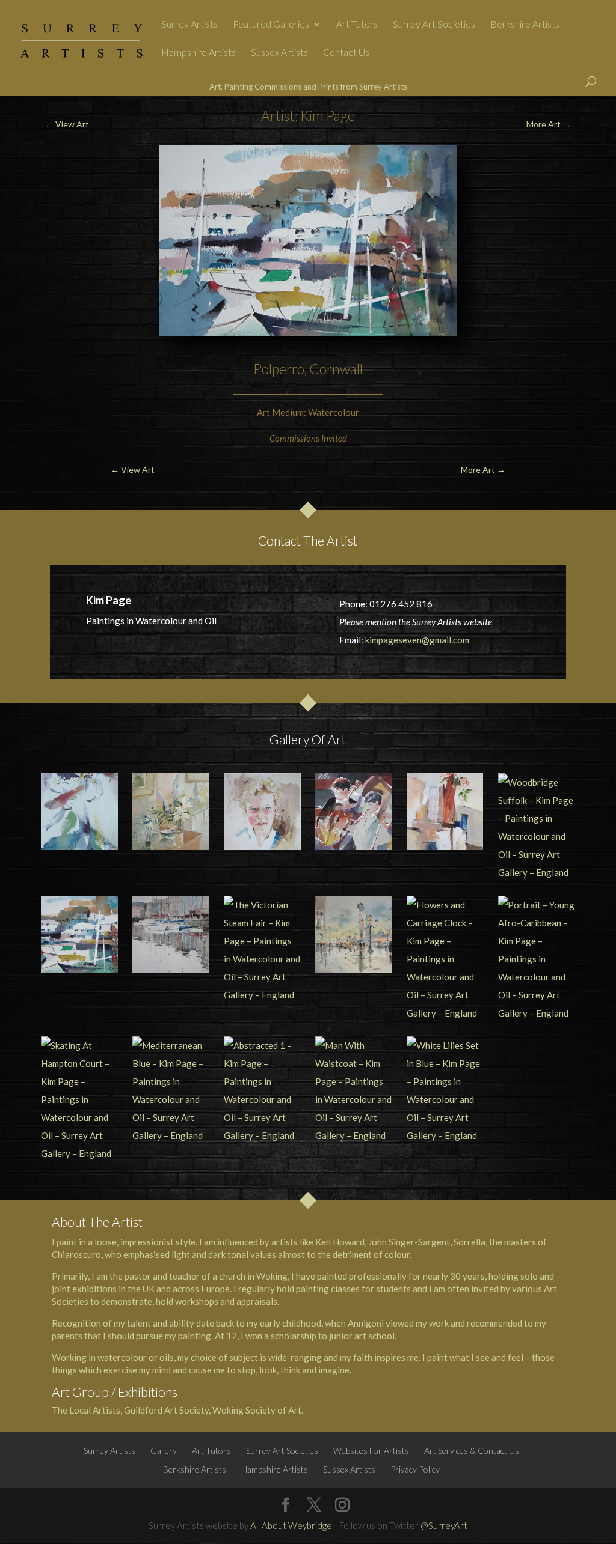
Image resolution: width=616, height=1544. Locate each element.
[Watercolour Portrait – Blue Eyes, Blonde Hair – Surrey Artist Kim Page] (262, 811)
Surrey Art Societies (434, 24)
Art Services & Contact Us (471, 1450)
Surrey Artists (189, 24)
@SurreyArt (443, 1525)
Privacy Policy (415, 1469)
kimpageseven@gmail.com (417, 639)
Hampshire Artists (198, 53)
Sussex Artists (279, 53)
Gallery (163, 1450)
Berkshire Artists (524, 24)
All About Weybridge (291, 1525)
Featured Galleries (271, 24)
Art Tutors (357, 24)
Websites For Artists (371, 1450)
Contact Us (346, 53)
